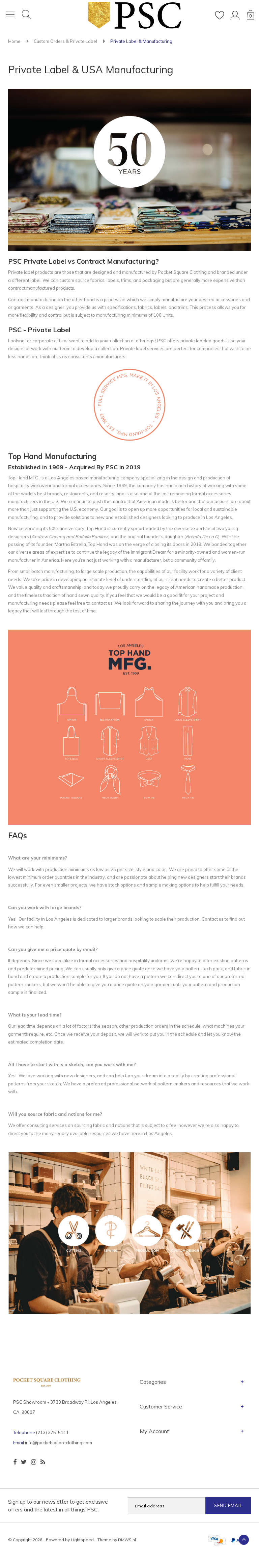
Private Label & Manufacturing (141, 41)
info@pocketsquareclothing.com (58, 1442)
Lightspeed (82, 1539)
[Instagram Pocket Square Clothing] (33, 1462)
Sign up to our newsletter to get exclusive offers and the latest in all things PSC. (58, 1505)
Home (14, 41)
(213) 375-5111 (52, 1432)
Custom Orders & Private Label (65, 41)
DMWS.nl (127, 1539)
